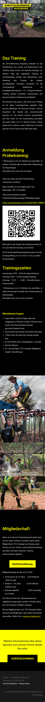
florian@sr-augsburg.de (19, 677)
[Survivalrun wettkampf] (22, 459)
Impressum (7, 680)
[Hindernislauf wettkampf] (22, 493)
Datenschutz (19, 680)
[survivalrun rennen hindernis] (22, 392)
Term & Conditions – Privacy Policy (16, 684)
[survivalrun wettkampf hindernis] (22, 426)
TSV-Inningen (37, 695)
